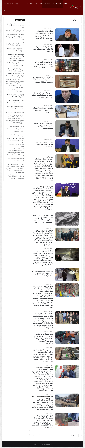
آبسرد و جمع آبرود (19, 4)
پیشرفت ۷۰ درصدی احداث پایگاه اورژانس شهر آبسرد (16, 86)
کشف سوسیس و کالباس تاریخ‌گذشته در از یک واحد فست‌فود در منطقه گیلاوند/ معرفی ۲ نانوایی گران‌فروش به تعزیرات (15, 114)
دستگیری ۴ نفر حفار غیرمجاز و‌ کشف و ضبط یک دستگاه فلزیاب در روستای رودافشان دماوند (42, 79)
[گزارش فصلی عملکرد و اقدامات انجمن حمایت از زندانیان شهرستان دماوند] (67, 128)
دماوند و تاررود (46, 4)
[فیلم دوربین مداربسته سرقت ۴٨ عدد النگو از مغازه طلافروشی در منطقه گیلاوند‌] (67, 274)
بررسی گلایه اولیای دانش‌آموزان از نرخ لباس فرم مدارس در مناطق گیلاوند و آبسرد (15, 108)
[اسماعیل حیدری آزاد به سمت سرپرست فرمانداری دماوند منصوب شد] (67, 145)
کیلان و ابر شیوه (38, 4)
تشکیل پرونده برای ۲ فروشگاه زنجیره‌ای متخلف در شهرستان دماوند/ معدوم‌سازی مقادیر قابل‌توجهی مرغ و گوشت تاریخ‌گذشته (15, 121)
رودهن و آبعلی (29, 4)
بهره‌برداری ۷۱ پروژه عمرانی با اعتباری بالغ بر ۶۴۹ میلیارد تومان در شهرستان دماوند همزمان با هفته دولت (15, 176)
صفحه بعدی (36, 435)
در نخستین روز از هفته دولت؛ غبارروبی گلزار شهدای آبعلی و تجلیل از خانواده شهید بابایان (15, 96)
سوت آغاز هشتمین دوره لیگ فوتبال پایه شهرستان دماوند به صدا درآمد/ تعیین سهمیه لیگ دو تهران (15, 170)
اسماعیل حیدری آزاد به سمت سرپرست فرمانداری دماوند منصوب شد (43, 144)
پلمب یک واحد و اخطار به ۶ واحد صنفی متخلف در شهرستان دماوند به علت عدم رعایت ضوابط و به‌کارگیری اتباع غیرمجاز (15, 81)
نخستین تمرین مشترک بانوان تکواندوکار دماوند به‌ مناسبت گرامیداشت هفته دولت (15, 25)
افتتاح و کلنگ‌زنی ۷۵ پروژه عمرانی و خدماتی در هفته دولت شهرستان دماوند (15, 165)
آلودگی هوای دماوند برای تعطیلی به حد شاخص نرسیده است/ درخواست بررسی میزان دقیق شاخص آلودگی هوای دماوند (43, 36)
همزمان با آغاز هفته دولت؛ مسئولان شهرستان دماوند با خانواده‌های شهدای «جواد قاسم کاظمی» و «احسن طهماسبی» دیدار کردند (15, 128)
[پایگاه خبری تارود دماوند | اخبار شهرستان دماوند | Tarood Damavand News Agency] (75, 7)
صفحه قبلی (75, 435)
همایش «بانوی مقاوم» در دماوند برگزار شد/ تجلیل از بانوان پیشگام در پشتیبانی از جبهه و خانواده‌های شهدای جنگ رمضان (15, 36)
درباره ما (12, 4)
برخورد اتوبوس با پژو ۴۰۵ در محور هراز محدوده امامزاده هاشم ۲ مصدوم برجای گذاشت (43, 64)
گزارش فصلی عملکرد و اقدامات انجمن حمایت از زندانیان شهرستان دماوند (43, 125)
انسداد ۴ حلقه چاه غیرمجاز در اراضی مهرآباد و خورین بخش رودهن (16, 55)
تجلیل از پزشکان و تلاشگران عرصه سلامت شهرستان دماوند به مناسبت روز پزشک (15, 102)
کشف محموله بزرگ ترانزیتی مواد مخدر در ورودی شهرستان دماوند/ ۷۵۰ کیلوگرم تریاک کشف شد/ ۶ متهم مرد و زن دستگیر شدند (43, 339)
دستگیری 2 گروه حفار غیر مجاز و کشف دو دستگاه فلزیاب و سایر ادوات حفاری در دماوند (42, 95)
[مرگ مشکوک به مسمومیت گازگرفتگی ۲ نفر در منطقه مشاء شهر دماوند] (67, 50)
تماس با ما (6, 4)
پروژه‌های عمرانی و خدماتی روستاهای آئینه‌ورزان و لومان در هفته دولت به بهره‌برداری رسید (15, 50)
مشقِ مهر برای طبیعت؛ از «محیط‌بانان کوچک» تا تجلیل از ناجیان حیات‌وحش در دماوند (15, 160)
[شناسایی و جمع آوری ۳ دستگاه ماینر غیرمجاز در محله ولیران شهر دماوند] (67, 111)
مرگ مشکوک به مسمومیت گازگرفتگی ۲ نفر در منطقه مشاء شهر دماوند (43, 49)
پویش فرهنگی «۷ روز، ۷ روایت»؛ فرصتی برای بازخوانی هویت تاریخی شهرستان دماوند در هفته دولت (15, 140)
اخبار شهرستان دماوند (57, 4)
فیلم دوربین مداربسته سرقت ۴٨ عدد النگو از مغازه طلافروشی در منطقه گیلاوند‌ (42, 273)
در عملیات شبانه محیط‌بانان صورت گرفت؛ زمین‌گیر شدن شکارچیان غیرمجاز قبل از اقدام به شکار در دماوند (15, 43)
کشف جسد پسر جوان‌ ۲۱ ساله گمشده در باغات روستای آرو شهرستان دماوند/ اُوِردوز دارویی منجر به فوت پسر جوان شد (43, 219)
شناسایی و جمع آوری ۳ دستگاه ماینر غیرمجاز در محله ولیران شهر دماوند (43, 110)
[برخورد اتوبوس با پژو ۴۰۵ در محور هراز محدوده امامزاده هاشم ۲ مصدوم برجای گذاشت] (67, 65)
